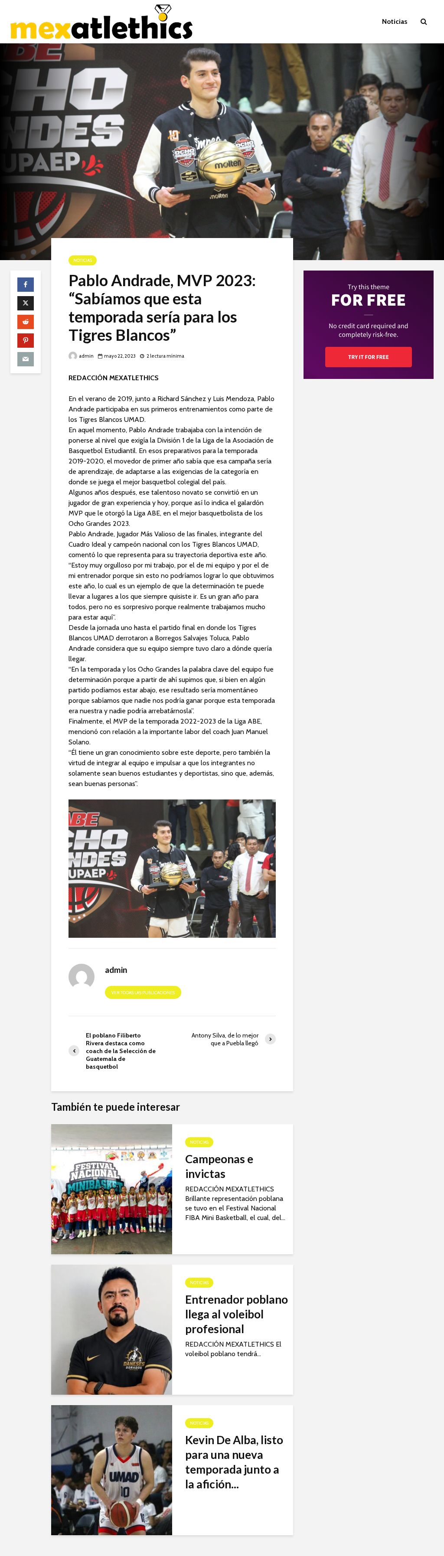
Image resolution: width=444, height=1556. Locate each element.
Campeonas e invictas (219, 1166)
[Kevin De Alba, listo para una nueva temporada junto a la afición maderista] (111, 1469)
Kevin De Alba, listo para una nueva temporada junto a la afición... (234, 1462)
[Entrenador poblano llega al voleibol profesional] (111, 1329)
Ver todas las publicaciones (143, 992)
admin (86, 356)
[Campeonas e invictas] (111, 1188)
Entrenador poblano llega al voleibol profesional (236, 1314)
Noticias (395, 21)
